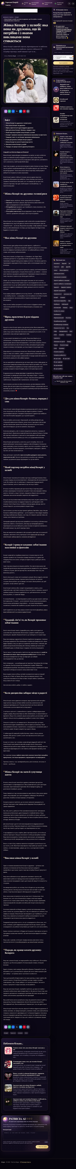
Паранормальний (59, 317)
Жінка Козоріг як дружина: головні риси (19, 123)
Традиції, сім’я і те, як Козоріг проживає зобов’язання (23, 137)
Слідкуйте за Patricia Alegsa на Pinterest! (16, 152)
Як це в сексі (57, 358)
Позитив (68, 317)
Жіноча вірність (64, 270)
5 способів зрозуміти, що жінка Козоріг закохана (29, 942)
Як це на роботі (58, 368)
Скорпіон (61, 334)
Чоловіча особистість (60, 355)
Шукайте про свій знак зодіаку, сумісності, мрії (63, 382)
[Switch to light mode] (69, 3)
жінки (55, 270)
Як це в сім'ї (66, 358)
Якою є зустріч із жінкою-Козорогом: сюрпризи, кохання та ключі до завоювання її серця (28, 1074)
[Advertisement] (25, 10)
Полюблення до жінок (60, 321)
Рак (68, 328)
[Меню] (73, 3)
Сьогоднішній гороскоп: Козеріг (63, 21)
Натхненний (57, 307)
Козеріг (17, 17)
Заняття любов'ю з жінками (61, 280)
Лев (69, 300)
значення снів (67, 294)
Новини (65, 307)
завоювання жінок (59, 273)
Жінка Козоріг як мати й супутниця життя (19, 142)
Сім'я (26, 1033)
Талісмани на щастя (59, 341)
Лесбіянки (56, 304)
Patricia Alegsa (12, 56)
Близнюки (57, 263)
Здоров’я (56, 287)
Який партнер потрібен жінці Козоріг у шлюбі (20, 132)
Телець (69, 341)
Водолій (64, 263)
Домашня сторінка (8, 17)
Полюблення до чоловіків (61, 324)
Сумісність (57, 338)
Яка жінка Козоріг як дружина (15, 125)
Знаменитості (58, 294)
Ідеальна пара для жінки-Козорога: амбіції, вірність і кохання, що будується (27, 1086)
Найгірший (65, 304)
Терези (56, 345)
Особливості (57, 314)
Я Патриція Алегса (62, 10)
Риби (55, 331)
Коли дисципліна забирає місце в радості (19, 139)
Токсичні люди (64, 345)
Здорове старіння (66, 287)
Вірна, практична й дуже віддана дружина (19, 128)
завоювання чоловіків (60, 277)
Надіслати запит (42, 1146)
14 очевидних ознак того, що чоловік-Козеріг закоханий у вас (27, 1062)
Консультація (7, 1129)
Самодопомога (63, 331)
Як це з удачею (58, 362)
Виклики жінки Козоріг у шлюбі (16, 144)
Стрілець (68, 334)
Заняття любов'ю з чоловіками (62, 283)
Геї (69, 263)
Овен (71, 307)
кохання (20, 1033)
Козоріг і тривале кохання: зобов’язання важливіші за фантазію (26, 135)
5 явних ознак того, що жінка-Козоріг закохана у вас (29, 1049)
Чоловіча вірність (59, 351)
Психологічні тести (59, 328)
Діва (62, 267)
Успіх (55, 348)
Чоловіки (61, 348)
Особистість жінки (59, 311)
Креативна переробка (60, 300)
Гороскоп (13, 1033)
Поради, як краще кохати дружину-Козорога (20, 147)
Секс (71, 331)
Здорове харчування (59, 290)
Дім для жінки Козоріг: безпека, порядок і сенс (20, 130)
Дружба (68, 267)
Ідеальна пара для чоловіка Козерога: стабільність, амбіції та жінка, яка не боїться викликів (29, 1100)
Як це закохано (58, 365)
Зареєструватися (63, 63)
